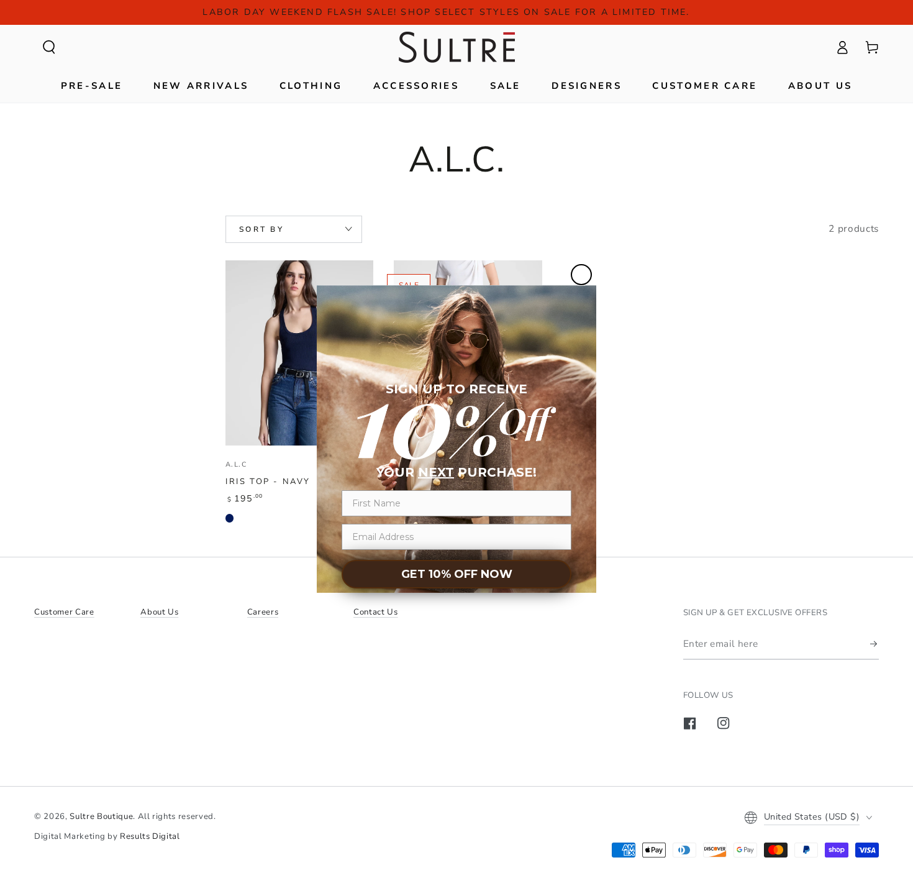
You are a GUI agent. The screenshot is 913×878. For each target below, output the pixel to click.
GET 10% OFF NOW (456, 574)
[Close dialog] (581, 275)
